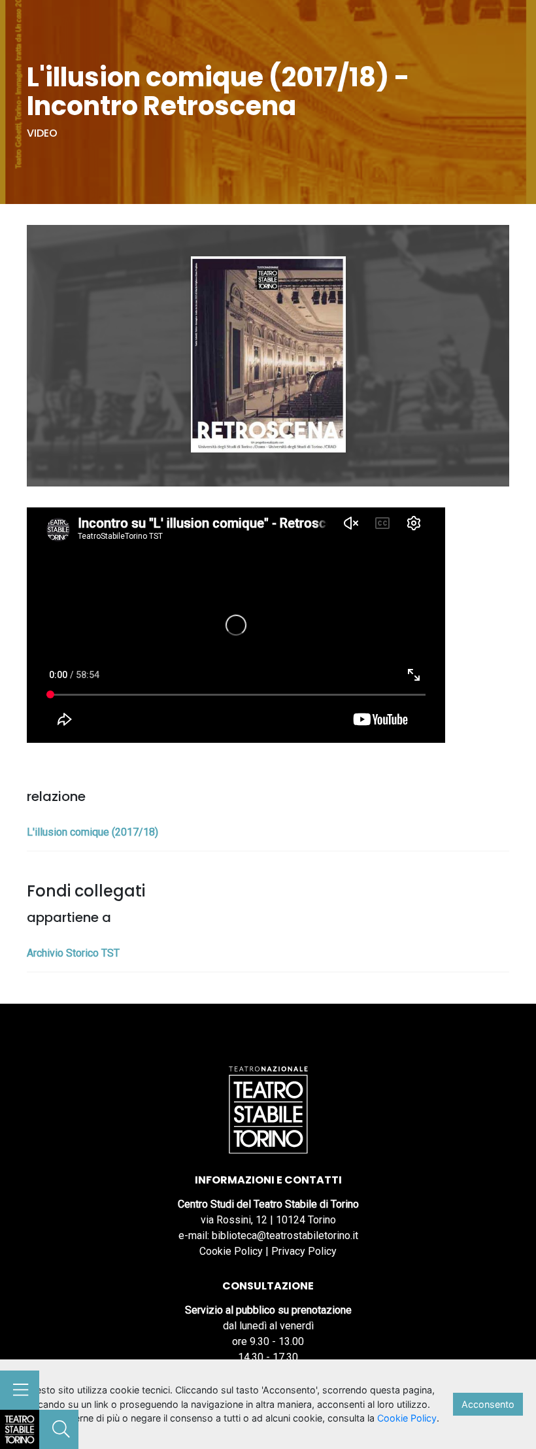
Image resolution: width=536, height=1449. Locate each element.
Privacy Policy (304, 1251)
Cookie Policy (231, 1251)
